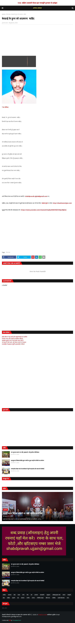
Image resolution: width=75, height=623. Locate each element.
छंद (18, 598)
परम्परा (33, 598)
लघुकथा (48, 595)
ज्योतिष (53, 598)
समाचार (9, 595)
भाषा (68, 598)
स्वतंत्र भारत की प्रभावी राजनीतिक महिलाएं (12, 338)
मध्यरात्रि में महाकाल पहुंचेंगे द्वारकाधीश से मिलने (13, 344)
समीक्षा (8, 598)
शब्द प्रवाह (5, 23)
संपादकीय (42, 595)
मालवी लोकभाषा (61, 598)
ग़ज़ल (19, 595)
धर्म (31, 595)
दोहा (4, 598)
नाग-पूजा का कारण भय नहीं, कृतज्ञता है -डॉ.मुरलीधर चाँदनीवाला (25, 452)
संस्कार (22, 598)
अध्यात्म (36, 595)
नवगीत (28, 598)
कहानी (13, 598)
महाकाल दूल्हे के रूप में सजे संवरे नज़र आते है (12, 340)
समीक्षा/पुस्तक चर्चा (56, 595)
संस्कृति (69, 595)
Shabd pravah (42, 615)
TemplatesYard (16, 620)
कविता (4, 595)
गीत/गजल (8, 14)
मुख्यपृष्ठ (3, 14)
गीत (27, 595)
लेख (14, 595)
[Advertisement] (37, 40)
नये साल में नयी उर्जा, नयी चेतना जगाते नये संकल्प (14, 342)
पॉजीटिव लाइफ (40, 598)
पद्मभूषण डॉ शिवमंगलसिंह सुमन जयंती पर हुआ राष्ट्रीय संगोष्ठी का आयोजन (27, 460)
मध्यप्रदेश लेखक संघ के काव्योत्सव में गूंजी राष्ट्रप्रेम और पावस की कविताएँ (27, 469)
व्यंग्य (23, 595)
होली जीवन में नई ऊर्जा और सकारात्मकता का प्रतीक (14, 337)
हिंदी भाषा (48, 598)
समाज (64, 595)
